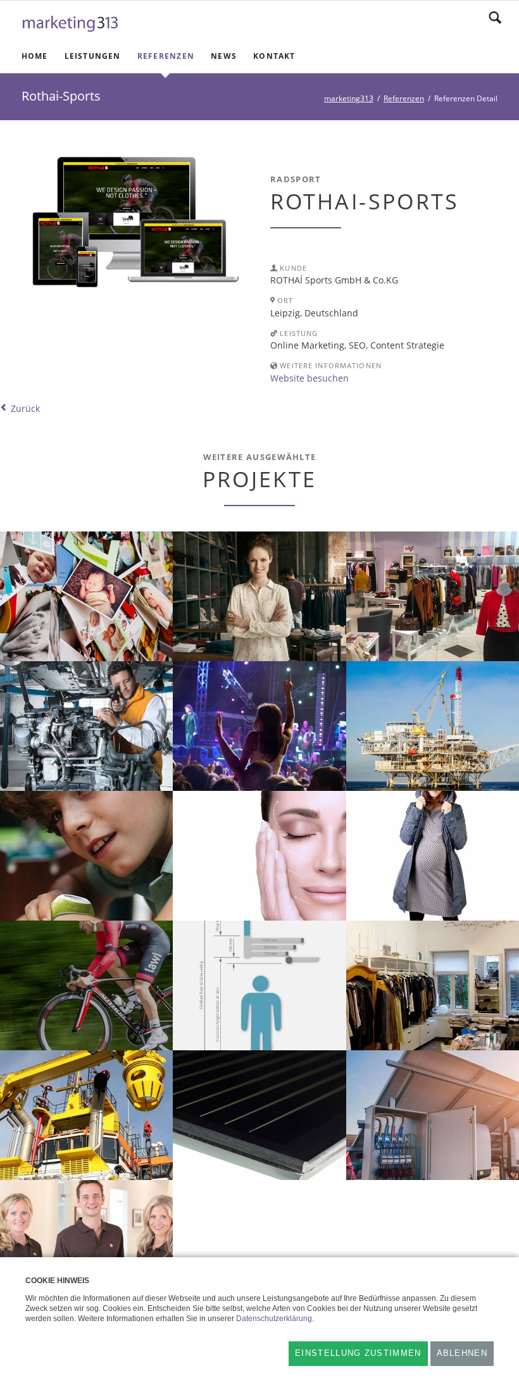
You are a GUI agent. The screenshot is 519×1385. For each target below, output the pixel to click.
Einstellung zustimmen (358, 1353)
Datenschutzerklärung (274, 1318)
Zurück (25, 408)
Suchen (495, 18)
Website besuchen (309, 378)
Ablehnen (462, 1353)
